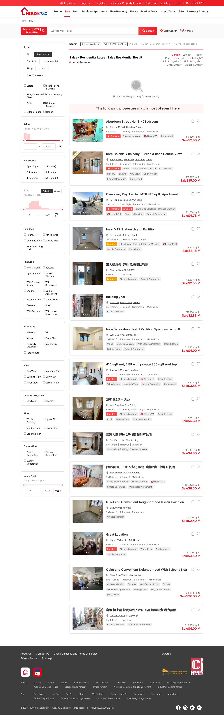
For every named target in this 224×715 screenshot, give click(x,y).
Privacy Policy (29, 658)
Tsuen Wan (120, 682)
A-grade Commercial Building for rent (132, 687)
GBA (181, 11)
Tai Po (51, 682)
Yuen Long (154, 682)
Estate (134, 11)
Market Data (149, 11)
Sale (67, 11)
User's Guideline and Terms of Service (76, 653)
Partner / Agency (198, 11)
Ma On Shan (102, 682)
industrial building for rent (170, 687)
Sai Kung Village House (178, 682)
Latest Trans (168, 11)
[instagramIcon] (185, 707)
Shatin (64, 682)
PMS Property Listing (158, 3)
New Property (118, 11)
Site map (46, 658)
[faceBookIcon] (178, 707)
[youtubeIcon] (199, 707)
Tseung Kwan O (81, 682)
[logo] (34, 11)
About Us (26, 653)
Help (179, 3)
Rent (76, 11)
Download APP (194, 3)
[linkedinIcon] (192, 707)
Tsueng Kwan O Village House (75, 698)
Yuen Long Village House (46, 687)
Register (100, 3)
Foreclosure (39, 694)
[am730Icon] (36, 672)
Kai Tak (37, 682)
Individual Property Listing (125, 3)
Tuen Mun (138, 682)
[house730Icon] (25, 672)
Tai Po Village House (44, 698)
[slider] (43, 140)
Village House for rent (75, 687)
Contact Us (42, 653)
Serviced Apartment (94, 11)
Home (58, 11)
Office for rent (100, 687)
